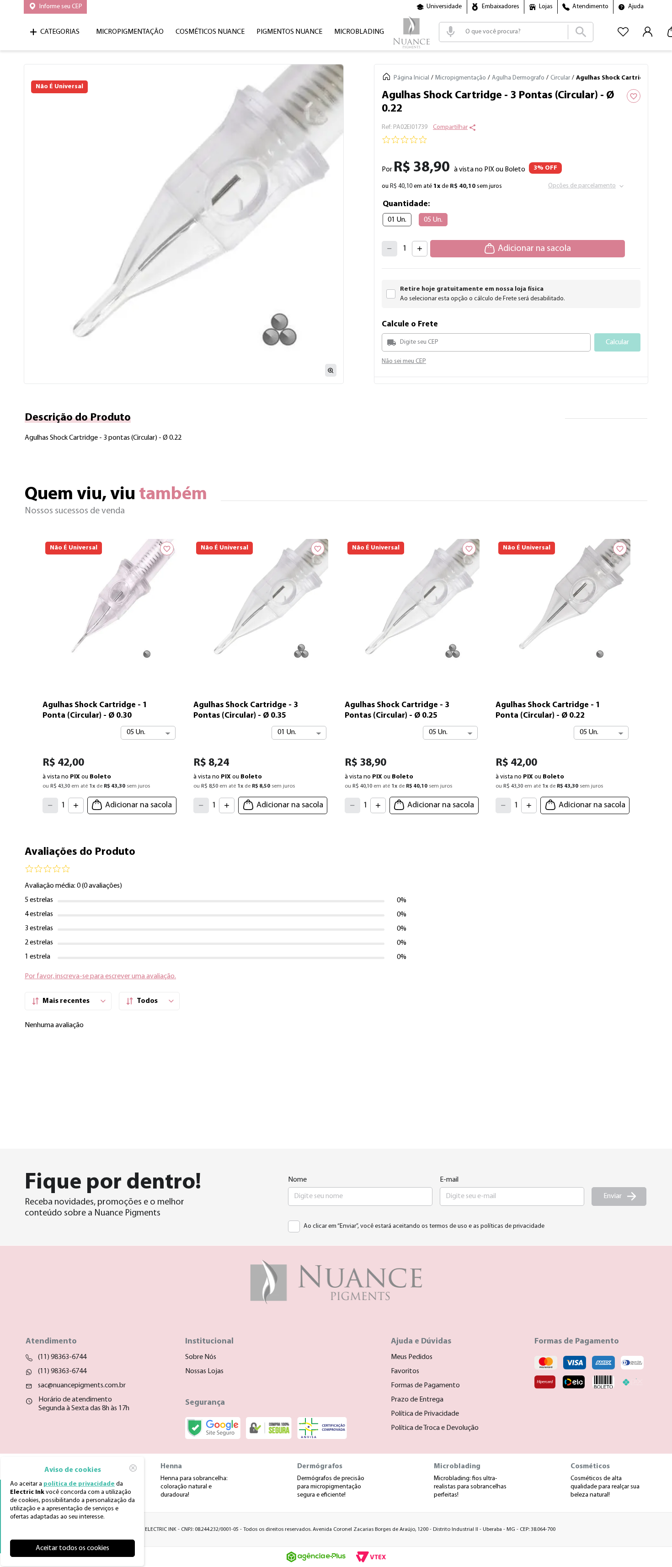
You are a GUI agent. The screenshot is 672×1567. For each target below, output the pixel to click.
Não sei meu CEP (404, 361)
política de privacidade (79, 1484)
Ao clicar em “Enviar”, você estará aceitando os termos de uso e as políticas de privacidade (424, 1226)
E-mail (449, 1179)
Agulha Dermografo (518, 78)
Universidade (444, 6)
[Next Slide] (640, 674)
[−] (389, 248)
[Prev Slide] (32, 674)
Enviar (612, 1196)
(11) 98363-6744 (62, 1357)
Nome (297, 1179)
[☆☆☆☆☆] (511, 140)
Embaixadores (500, 6)
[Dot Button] (336, 826)
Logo (411, 32)
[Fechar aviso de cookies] (133, 1467)
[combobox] (516, 32)
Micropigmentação (460, 78)
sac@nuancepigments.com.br (82, 1385)
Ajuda (636, 6)
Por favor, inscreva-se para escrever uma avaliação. (100, 985)
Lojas (546, 6)
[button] (55, 7)
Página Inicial (411, 78)
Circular (560, 78)
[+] (419, 248)
